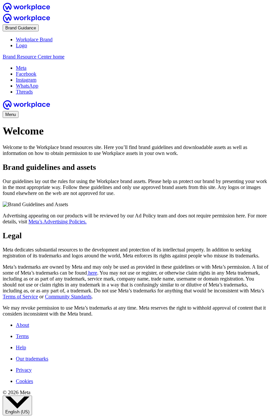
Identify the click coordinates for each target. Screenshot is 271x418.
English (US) (17, 411)
